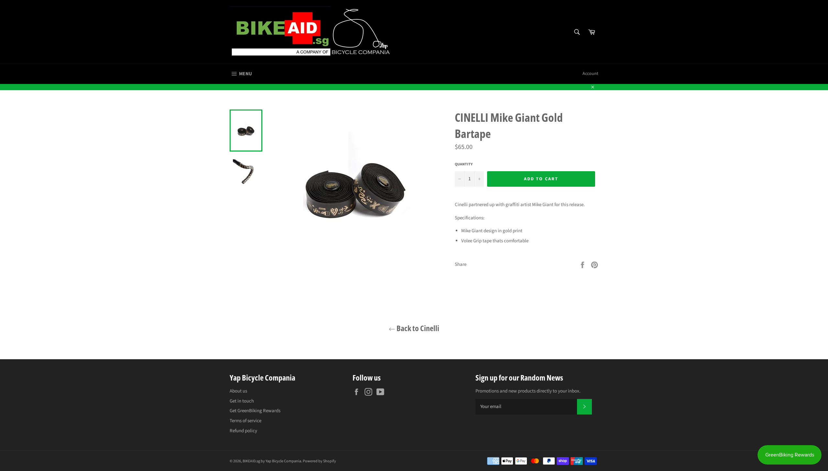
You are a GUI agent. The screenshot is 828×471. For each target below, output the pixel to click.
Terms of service (245, 420)
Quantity (464, 164)
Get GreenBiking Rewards (255, 410)
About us (238, 391)
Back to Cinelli (417, 328)
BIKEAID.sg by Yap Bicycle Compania (272, 461)
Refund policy (243, 430)
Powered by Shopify (319, 461)
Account (590, 73)
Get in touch (242, 401)
